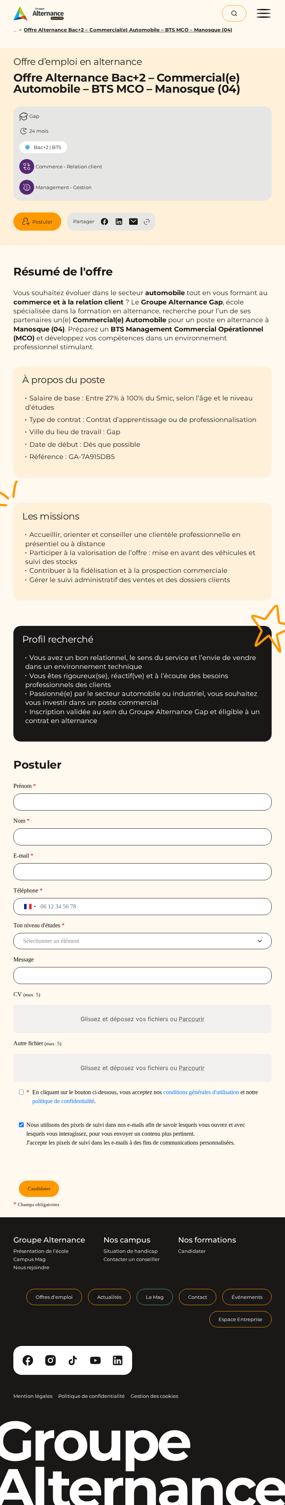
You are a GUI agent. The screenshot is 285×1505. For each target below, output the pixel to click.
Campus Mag (29, 1259)
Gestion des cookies (154, 1396)
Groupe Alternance (49, 1240)
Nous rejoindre (31, 1267)
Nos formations (207, 1240)
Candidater (192, 1251)
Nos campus (127, 1240)
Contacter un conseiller (132, 1259)
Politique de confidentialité (91, 1396)
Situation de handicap (131, 1251)
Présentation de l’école (41, 1251)
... (15, 29)
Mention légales (32, 1396)
